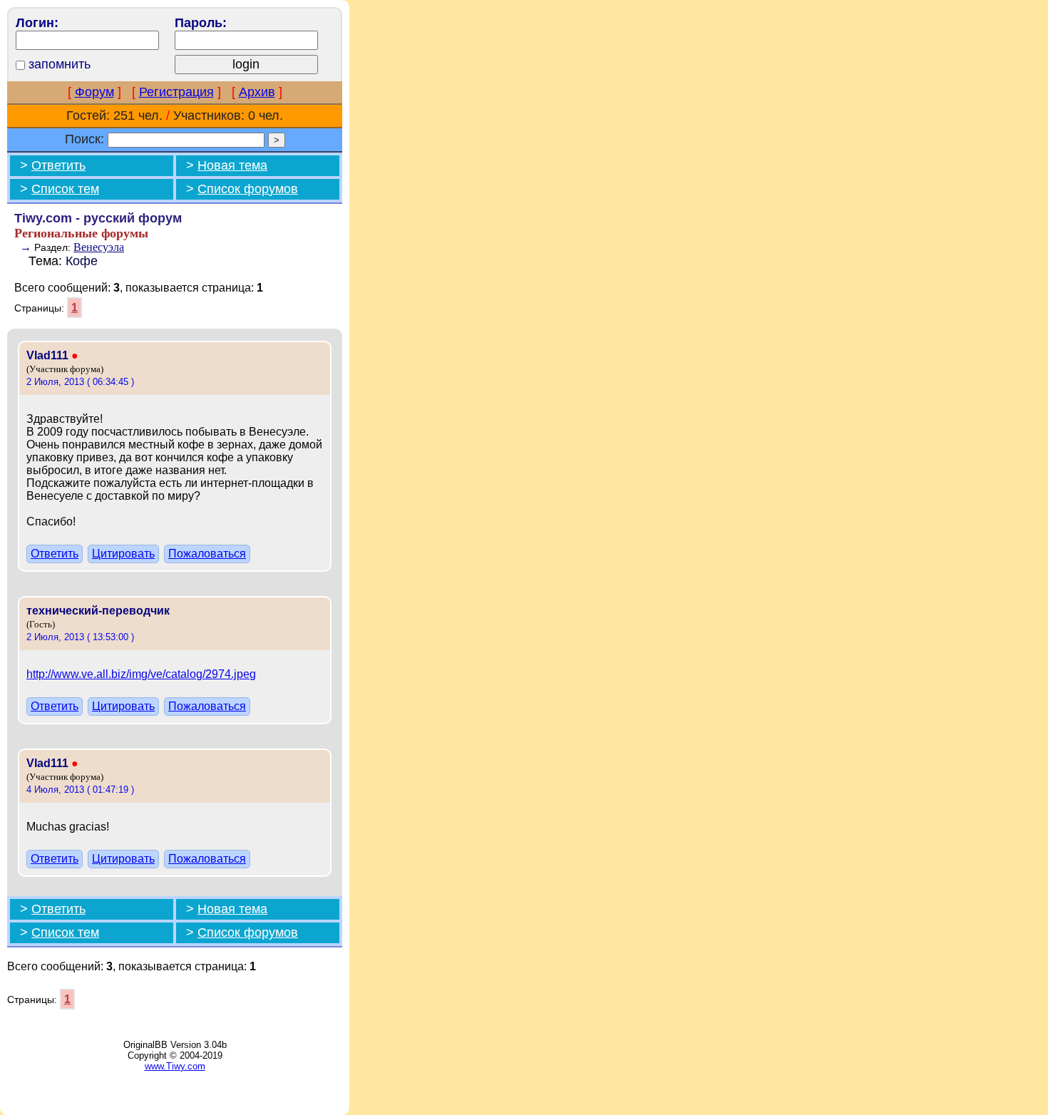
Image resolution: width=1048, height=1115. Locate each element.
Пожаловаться (207, 554)
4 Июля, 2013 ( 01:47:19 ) (80, 789)
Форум (94, 92)
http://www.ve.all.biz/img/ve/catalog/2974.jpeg (141, 674)
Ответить (58, 165)
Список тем (65, 189)
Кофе (82, 261)
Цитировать (123, 554)
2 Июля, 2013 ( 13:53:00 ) (80, 637)
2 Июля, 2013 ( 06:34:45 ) (80, 381)
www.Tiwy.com (175, 1066)
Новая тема (232, 165)
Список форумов (247, 189)
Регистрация (176, 92)
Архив (257, 92)
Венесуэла (98, 247)
